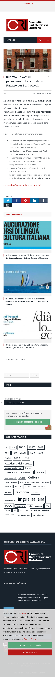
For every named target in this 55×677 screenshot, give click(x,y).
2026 (26, 458)
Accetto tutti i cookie (30, 645)
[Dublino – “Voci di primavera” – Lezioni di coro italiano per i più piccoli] (27, 61)
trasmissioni (38, 515)
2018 (40, 447)
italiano (8, 492)
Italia (27, 486)
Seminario (24, 510)
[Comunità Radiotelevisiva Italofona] (27, 25)
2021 (23, 453)
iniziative (8, 487)
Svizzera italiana (23, 515)
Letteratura (10, 500)
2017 (31, 447)
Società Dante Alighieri (40, 510)
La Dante (35, 493)
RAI (47, 505)
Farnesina (46, 482)
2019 (7, 453)
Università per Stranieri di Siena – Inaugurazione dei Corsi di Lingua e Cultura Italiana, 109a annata (27, 256)
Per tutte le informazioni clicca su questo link (22, 185)
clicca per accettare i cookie (27, 421)
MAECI (9, 505)
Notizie (48, 93)
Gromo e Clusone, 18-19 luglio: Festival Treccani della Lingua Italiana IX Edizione (27, 346)
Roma (7, 510)
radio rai (38, 506)
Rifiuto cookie (30, 652)
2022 (35, 93)
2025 (17, 458)
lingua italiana (31, 499)
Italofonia (22, 492)
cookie (23, 613)
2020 (15, 453)
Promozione (20, 506)
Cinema (28, 468)
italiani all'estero (39, 487)
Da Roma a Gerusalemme (29, 482)
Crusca (22, 477)
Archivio (41, 93)
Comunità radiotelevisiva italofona (18, 472)
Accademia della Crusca (18, 463)
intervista (18, 487)
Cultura (33, 477)
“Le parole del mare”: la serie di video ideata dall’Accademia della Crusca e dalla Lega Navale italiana (28, 6)
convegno (40, 472)
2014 (6, 448)
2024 (8, 458)
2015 (13, 447)
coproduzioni (10, 478)
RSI (15, 510)
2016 (21, 447)
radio (30, 506)
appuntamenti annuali (13, 468)
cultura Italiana (11, 482)
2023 (40, 452)
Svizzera (9, 515)
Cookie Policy (30, 639)
